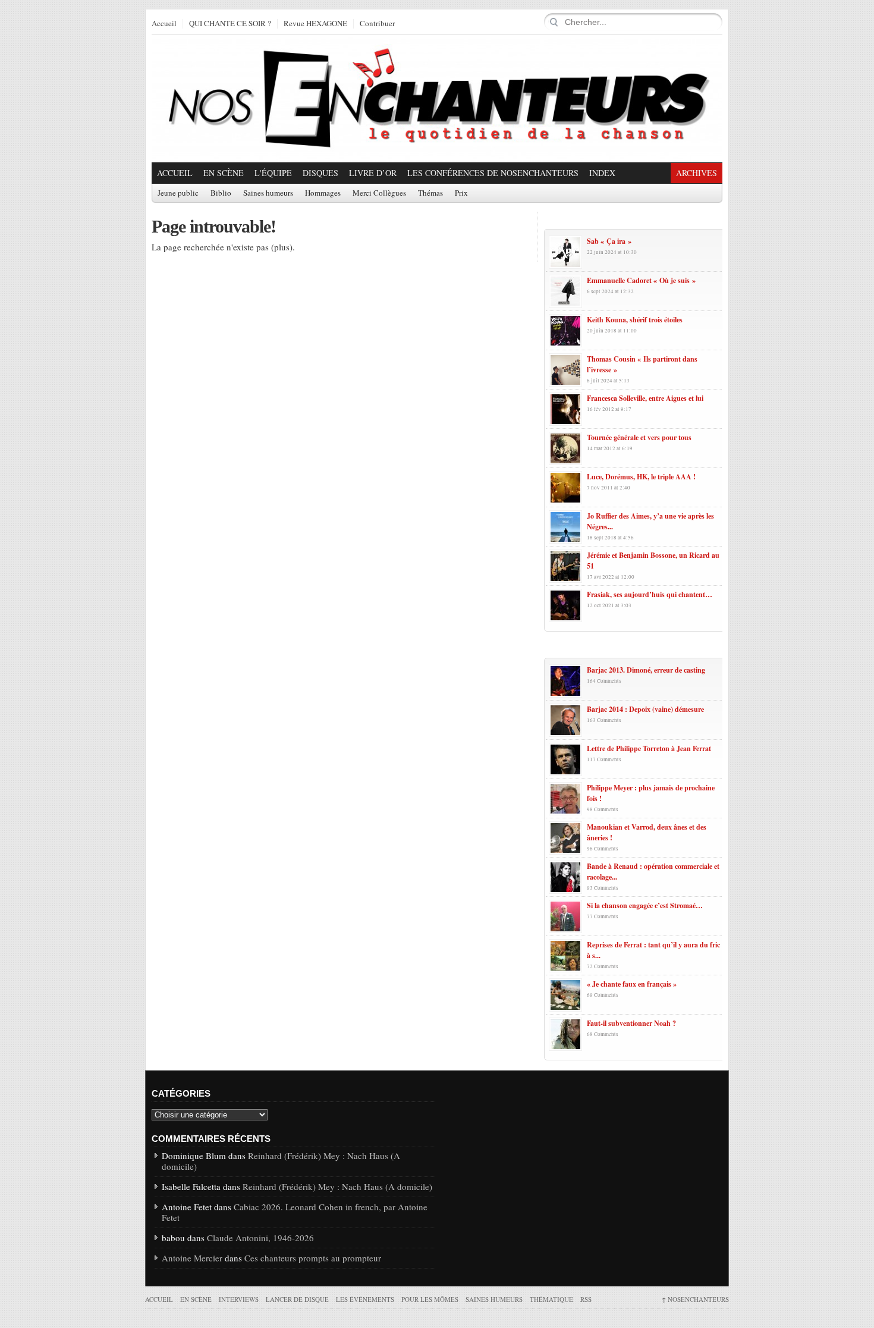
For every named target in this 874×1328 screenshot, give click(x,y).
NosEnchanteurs (695, 1299)
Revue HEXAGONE (315, 24)
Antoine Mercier (192, 1258)
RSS (586, 1299)
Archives (696, 172)
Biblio (220, 193)
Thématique (551, 1299)
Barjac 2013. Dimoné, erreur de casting (646, 670)
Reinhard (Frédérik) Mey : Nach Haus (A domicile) (281, 1161)
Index (602, 172)
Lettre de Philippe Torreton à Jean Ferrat (649, 748)
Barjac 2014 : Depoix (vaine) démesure (645, 709)
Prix (461, 193)
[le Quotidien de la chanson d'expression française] (437, 98)
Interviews (239, 1299)
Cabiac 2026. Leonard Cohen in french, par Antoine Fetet (294, 1212)
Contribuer (377, 24)
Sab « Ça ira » (609, 241)
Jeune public (178, 193)
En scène (223, 172)
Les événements (365, 1299)
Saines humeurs (268, 193)
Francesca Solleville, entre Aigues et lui (645, 398)
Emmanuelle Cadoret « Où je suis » (641, 280)
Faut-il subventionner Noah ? (631, 1023)
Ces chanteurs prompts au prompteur (312, 1258)
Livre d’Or (373, 172)
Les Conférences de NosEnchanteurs (493, 172)
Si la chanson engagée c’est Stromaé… (645, 905)
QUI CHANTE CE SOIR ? (230, 24)
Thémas (430, 193)
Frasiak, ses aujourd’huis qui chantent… (649, 594)
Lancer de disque (297, 1299)
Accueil (164, 24)
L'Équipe (273, 172)
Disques (320, 172)
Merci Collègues (379, 193)
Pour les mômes (429, 1299)
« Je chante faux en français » (632, 984)
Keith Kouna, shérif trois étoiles (635, 320)
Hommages (323, 193)
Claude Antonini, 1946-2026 (260, 1238)
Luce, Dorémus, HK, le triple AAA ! (641, 477)
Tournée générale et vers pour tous (639, 437)
